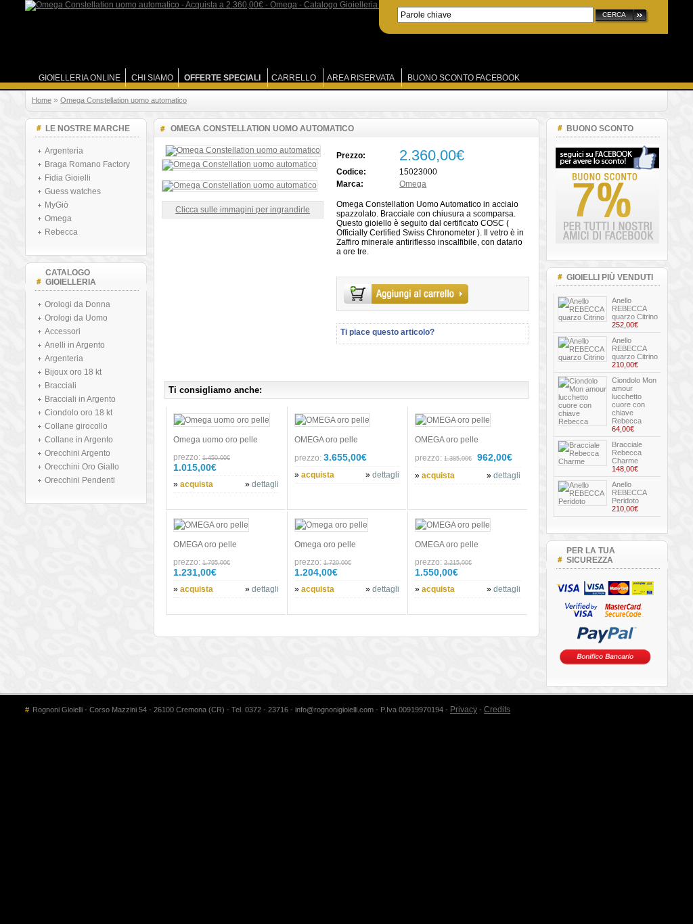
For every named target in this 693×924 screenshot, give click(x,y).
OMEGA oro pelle (326, 439)
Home (41, 100)
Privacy (463, 709)
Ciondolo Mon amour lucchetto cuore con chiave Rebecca (634, 400)
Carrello (293, 78)
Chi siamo (152, 78)
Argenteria (64, 151)
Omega (58, 218)
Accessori (63, 331)
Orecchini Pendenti (80, 480)
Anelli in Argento (75, 345)
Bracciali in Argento (80, 399)
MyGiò (56, 205)
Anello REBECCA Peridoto (629, 492)
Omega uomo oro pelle (215, 439)
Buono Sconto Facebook (463, 78)
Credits (497, 709)
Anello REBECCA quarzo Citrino (635, 308)
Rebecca (61, 232)
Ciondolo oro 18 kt (78, 412)
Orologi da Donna (77, 304)
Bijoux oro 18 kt (73, 372)
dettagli (265, 484)
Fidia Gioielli (68, 178)
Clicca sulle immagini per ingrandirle (242, 209)
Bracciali (60, 385)
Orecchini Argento (77, 453)
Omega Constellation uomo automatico (123, 100)
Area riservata (361, 78)
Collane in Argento (79, 439)
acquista (196, 484)
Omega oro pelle (325, 544)
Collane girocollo (76, 426)
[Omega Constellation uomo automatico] (243, 150)
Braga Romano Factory (87, 164)
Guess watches (73, 191)
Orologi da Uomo (76, 318)
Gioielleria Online (79, 78)
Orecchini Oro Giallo (82, 466)
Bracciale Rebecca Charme (627, 452)
